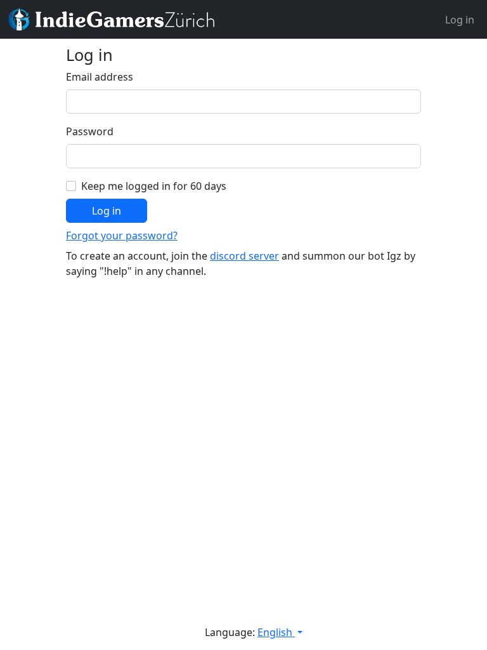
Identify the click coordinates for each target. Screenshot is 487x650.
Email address (99, 77)
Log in (459, 20)
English (276, 632)
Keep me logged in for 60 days (153, 186)
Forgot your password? (122, 235)
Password (90, 131)
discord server (244, 256)
